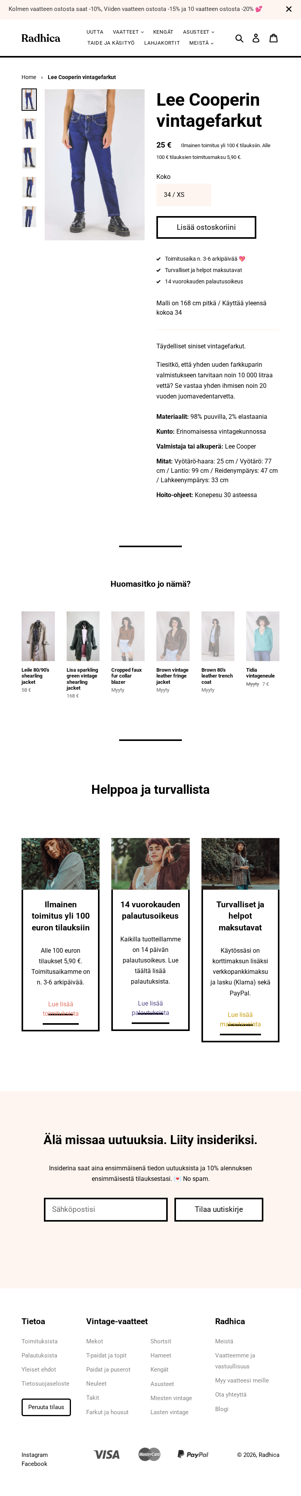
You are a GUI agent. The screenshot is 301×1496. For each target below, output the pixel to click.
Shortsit (160, 1341)
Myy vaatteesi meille (242, 1380)
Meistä (199, 43)
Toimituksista (40, 1341)
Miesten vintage (171, 1398)
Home (29, 77)
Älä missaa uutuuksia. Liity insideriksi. (150, 1139)
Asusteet (162, 1384)
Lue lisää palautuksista (150, 1008)
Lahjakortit (162, 43)
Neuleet (96, 1383)
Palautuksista (39, 1355)
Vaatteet (127, 32)
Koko (163, 176)
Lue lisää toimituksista (61, 1008)
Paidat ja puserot (108, 1369)
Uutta (95, 32)
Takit (92, 1397)
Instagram (35, 1454)
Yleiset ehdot (39, 1369)
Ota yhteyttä (231, 1394)
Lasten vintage (169, 1412)
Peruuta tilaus (46, 1407)
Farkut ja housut (107, 1412)
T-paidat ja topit (106, 1355)
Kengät (163, 32)
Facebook (34, 1463)
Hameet (160, 1355)
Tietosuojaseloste (45, 1383)
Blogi (221, 1409)
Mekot (94, 1341)
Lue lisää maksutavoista (240, 1019)
